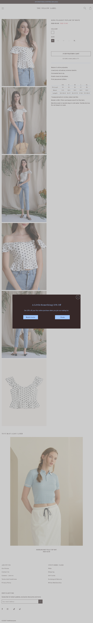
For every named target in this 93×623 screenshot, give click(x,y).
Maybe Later (30, 317)
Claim (62, 317)
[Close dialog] (78, 297)
